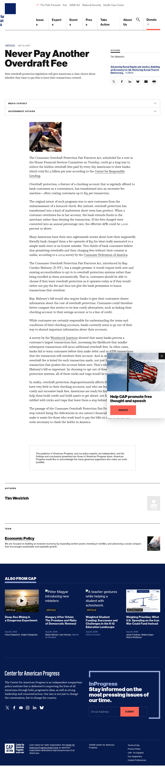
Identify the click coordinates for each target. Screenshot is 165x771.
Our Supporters (135, 756)
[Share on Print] (154, 81)
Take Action (105, 22)
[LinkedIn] (34, 708)
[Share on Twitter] (114, 81)
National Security (91, 5)
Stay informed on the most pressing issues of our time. (119, 692)
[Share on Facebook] (122, 81)
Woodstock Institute (64, 338)
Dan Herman (65, 634)
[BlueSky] (41, 708)
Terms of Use (134, 745)
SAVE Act (74, 5)
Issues (40, 22)
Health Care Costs (113, 5)
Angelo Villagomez (29, 634)
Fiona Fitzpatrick (12, 634)
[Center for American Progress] (11, 15)
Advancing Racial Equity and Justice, (131, 66)
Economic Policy (19, 538)
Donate (151, 20)
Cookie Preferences (137, 760)
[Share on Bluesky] (138, 81)
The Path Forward (50, 5)
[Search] (138, 24)
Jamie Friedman (133, 634)
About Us (127, 22)
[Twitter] (7, 708)
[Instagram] (27, 708)
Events (73, 22)
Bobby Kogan (147, 634)
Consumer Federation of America (105, 255)
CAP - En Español (136, 753)
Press (89, 22)
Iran (65, 5)
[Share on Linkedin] (130, 81)
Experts (56, 22)
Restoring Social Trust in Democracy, (135, 71)
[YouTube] (21, 708)
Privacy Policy (134, 749)
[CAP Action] (15, 748)
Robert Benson (52, 634)
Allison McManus (134, 637)
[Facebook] (14, 708)
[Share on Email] (146, 81)
